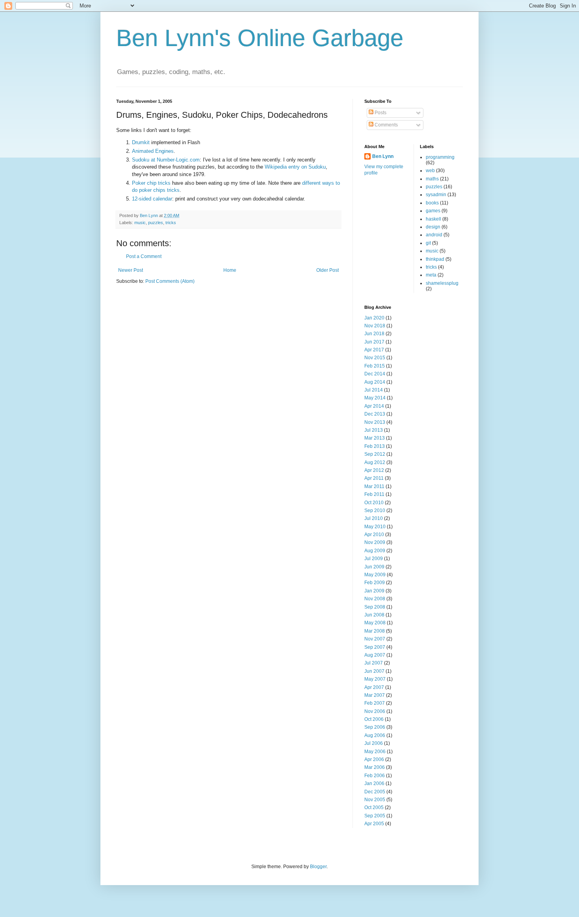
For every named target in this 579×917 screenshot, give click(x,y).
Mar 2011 (374, 486)
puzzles (155, 222)
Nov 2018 (374, 326)
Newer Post (130, 270)
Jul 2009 (373, 558)
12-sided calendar (152, 199)
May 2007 (375, 679)
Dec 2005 (374, 791)
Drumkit (141, 142)
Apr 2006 (374, 759)
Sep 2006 (374, 727)
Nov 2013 (374, 422)
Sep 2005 (374, 816)
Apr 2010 (374, 534)
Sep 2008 (374, 607)
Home (229, 270)
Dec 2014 (374, 374)
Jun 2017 (374, 342)
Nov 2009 (374, 542)
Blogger (318, 866)
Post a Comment (143, 256)
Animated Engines (153, 151)
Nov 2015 (374, 357)
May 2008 (375, 623)
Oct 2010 (374, 502)
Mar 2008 (374, 631)
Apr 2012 (374, 470)
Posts (379, 112)
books (432, 203)
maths (432, 179)
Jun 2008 (374, 615)
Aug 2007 (374, 655)
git (428, 243)
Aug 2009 (374, 550)
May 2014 (375, 398)
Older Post (327, 270)
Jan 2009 (374, 591)
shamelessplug (442, 283)
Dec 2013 (374, 414)
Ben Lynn (382, 156)
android (434, 235)
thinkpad (435, 259)
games (433, 210)
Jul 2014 (373, 390)
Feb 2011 (374, 494)
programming (440, 157)
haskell (433, 219)
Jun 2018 (374, 333)
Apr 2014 (374, 406)
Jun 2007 (374, 671)
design (433, 227)
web (430, 170)
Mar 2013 (374, 438)
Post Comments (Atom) (170, 281)
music (140, 222)
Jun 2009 (374, 567)
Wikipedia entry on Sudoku (295, 167)
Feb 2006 (374, 775)
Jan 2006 (374, 783)
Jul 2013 (373, 430)
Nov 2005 (374, 799)
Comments (385, 125)
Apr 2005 (374, 823)
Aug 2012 (374, 462)
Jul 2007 (373, 663)
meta (431, 275)
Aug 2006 (374, 735)
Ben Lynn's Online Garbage (259, 38)
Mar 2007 (374, 695)
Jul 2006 (373, 743)
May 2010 (375, 526)
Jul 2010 (373, 518)
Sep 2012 (374, 454)
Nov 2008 (374, 598)
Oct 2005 (374, 807)
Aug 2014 (374, 382)
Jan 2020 (374, 318)
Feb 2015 (374, 366)
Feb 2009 (374, 582)
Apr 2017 (374, 350)
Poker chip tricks (151, 183)
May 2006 (375, 751)
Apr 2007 (374, 687)
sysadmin (436, 194)
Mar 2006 (374, 767)
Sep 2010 (374, 510)
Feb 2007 (374, 703)
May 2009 (375, 574)
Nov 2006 (374, 711)
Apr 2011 (374, 478)
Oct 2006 (374, 719)
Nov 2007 (374, 639)
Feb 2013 (374, 446)
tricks (170, 222)
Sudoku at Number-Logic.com (166, 160)
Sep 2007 (374, 647)
